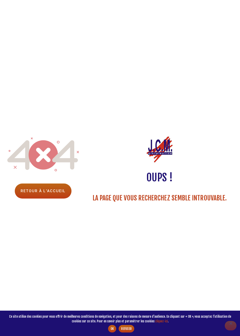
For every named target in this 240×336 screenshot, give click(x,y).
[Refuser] (230, 325)
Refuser (126, 329)
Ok (112, 329)
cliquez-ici (161, 321)
